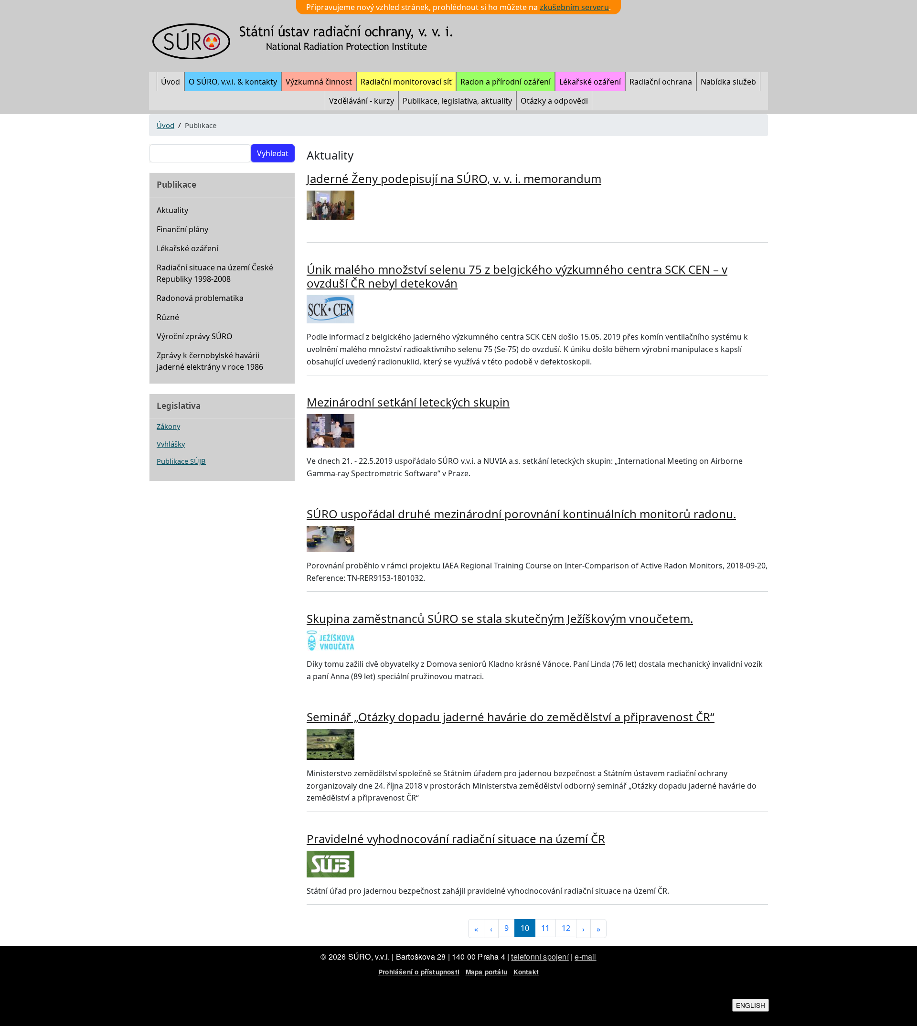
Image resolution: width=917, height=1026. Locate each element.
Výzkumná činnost (319, 81)
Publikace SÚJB (181, 461)
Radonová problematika (200, 298)
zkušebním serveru (574, 7)
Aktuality (172, 210)
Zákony (168, 426)
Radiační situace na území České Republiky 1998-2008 (215, 273)
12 (566, 928)
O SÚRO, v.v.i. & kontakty (233, 81)
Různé (168, 317)
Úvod (170, 81)
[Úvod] (308, 41)
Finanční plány (182, 229)
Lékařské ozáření (590, 81)
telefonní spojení (539, 956)
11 (545, 928)
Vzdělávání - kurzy (361, 101)
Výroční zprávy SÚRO (195, 336)
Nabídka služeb (728, 81)
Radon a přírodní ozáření (505, 81)
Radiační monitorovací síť (406, 81)
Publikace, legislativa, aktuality (457, 101)
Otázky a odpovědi (554, 101)
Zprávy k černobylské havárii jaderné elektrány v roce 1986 (210, 361)
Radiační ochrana (660, 81)
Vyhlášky (171, 444)
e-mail (585, 956)
